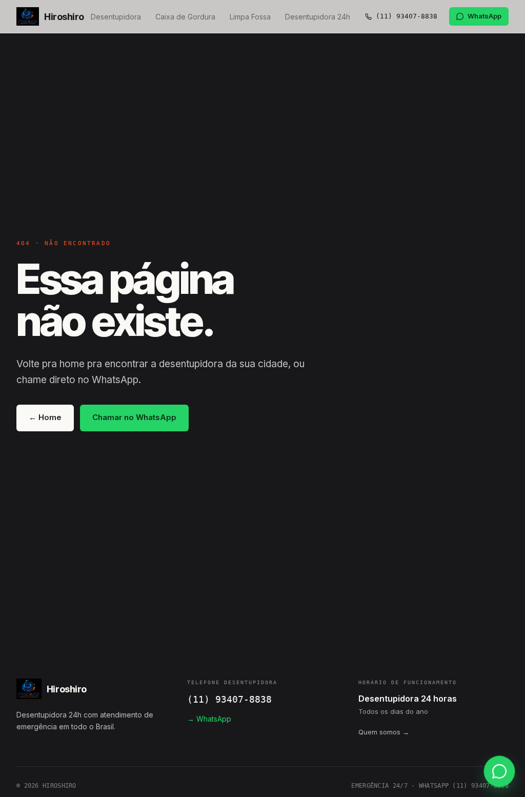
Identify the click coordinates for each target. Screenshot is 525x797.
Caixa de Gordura (185, 16)
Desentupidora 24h (317, 16)
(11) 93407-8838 (229, 699)
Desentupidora (116, 16)
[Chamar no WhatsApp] (499, 771)
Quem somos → (383, 732)
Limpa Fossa (250, 16)
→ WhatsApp (209, 718)
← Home (45, 417)
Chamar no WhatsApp (134, 417)
